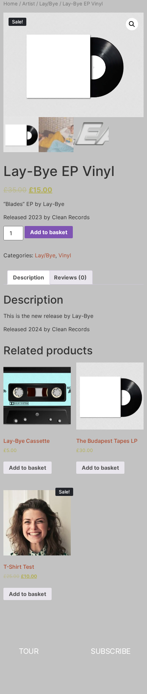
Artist (28, 4)
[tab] (28, 277)
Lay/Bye (48, 4)
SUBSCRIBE (111, 651)
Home (10, 4)
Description (28, 277)
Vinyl (64, 255)
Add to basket (48, 232)
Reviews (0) (70, 277)
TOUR (28, 651)
